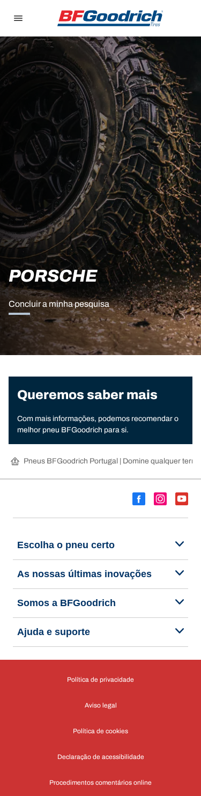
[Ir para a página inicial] (110, 18)
